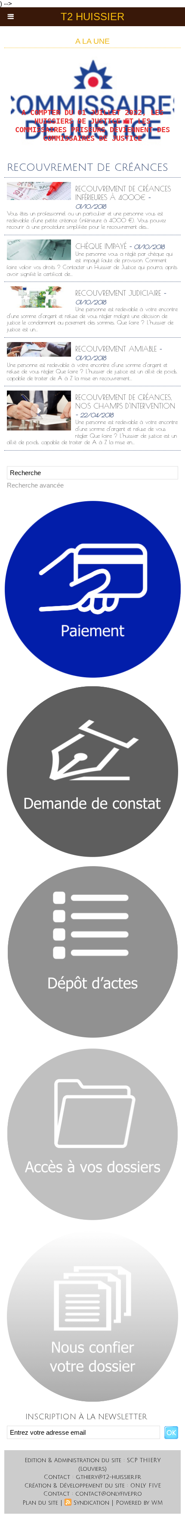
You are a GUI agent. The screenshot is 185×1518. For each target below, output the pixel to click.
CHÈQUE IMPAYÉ (100, 246)
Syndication (91, 1503)
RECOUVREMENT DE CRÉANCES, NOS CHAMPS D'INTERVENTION (125, 401)
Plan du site (40, 1503)
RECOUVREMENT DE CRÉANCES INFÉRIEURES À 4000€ (123, 193)
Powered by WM (139, 1503)
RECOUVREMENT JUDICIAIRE (118, 293)
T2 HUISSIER (92, 16)
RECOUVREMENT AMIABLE (116, 349)
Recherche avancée (35, 485)
